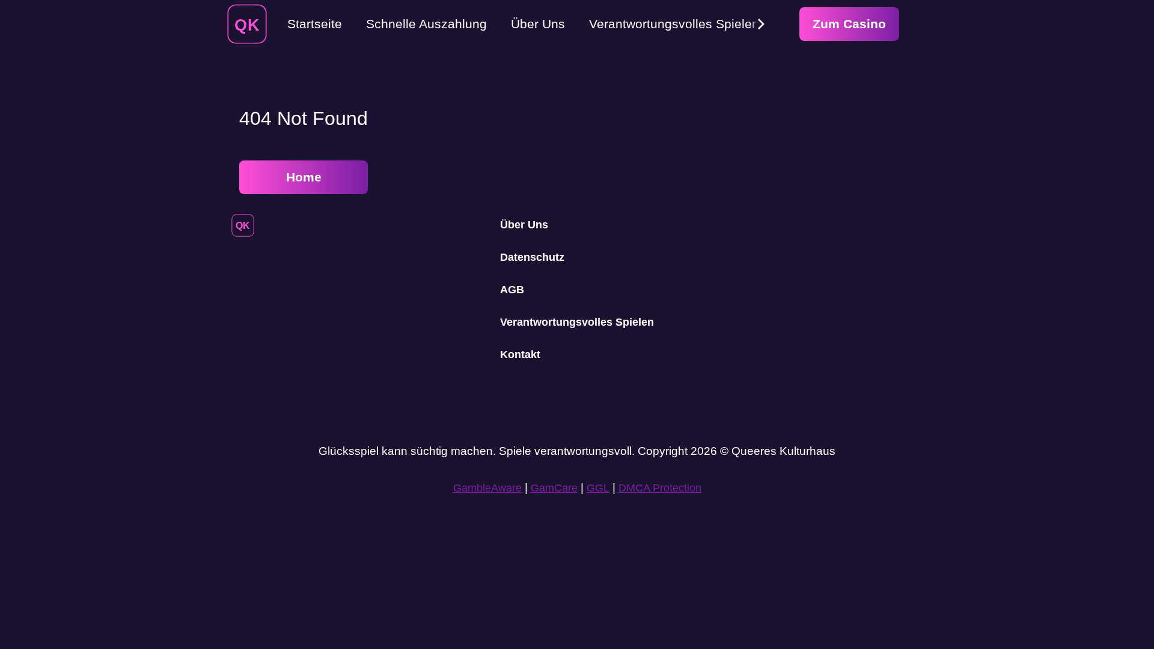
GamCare (554, 488)
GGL (598, 488)
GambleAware (487, 488)
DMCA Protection (659, 488)
